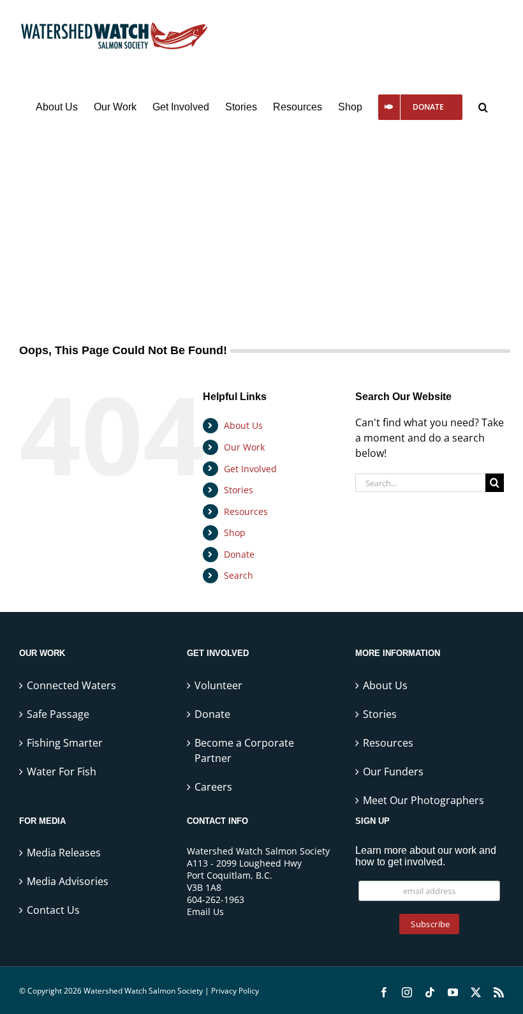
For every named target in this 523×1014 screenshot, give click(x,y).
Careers (213, 787)
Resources (246, 511)
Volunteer (218, 685)
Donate (239, 554)
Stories (238, 490)
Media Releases (64, 853)
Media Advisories (67, 881)
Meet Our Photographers (423, 800)
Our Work (244, 447)
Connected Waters (71, 685)
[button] (483, 107)
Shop (235, 532)
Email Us (205, 912)
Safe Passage (58, 714)
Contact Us (53, 910)
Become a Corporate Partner (244, 750)
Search (238, 575)
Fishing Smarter (65, 743)
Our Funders (393, 771)
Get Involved (250, 469)
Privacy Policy (235, 990)
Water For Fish (61, 771)
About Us (243, 425)
